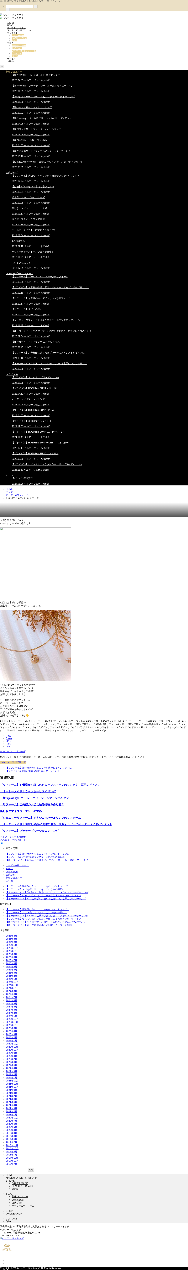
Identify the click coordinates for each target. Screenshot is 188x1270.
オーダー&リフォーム (17, 515)
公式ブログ (17, 48)
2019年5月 (11, 1139)
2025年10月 (12, 951)
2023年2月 (11, 1037)
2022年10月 (12, 1050)
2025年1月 (11, 979)
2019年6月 (11, 1136)
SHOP (9, 1211)
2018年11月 (12, 1145)
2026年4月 (11, 935)
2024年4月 (11, 1006)
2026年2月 (11, 942)
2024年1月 (11, 1016)
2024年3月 (11, 1009)
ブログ (10, 43)
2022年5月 (11, 1065)
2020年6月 (11, 1124)
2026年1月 (11, 945)
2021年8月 (11, 1093)
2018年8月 (11, 1151)
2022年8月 (11, 1056)
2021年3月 (11, 1108)
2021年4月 (11, 1105)
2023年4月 (11, 1031)
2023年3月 (11, 1034)
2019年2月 (11, 1142)
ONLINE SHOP (14, 1213)
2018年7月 (11, 1154)
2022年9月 (11, 1053)
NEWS (10, 25)
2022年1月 (11, 1077)
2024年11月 (12, 985)
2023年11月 (12, 1022)
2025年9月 (11, 954)
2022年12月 (12, 1043)
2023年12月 (12, 1019)
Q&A (8, 1221)
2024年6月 (11, 1000)
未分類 (9, 881)
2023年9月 (11, 1028)
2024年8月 (11, 994)
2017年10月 (12, 1161)
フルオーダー (18, 35)
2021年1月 (11, 1114)
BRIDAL (10, 1181)
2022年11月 (12, 1046)
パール (15, 56)
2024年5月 (11, 1003)
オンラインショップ (16, 27)
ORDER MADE (20, 1183)
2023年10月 (12, 1025)
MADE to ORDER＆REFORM (21, 1178)
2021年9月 (11, 1090)
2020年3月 (11, 1130)
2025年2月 (11, 976)
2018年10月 (12, 1148)
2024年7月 (11, 997)
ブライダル (12, 33)
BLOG (9, 1193)
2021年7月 (11, 1096)
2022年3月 (11, 1071)
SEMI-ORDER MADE (23, 1186)
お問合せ (11, 61)
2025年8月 (11, 957)
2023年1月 (11, 1040)
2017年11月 (12, 1157)
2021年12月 (12, 1080)
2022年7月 (11, 1059)
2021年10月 (12, 1087)
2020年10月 (12, 1117)
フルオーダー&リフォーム (19, 30)
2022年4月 (11, 1068)
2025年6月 (11, 963)
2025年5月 (11, 966)
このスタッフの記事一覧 (13, 762)
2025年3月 (11, 972)
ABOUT (10, 23)
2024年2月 (11, 1013)
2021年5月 (11, 1102)
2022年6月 (11, 1062)
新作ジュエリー (19, 45)
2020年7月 (11, 1120)
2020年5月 (11, 1127)
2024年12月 (12, 982)
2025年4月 (11, 969)
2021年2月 (11, 1111)
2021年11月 (12, 1083)
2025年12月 (12, 948)
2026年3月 (11, 939)
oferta (14, 40)
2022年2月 (11, 1074)
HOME (9, 1175)
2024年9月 (11, 991)
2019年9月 (11, 1133)
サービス (11, 59)
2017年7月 (11, 1164)
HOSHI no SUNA (19, 38)
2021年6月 (11, 1099)
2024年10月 (12, 988)
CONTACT (11, 1218)
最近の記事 (12, 848)
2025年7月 (11, 960)
